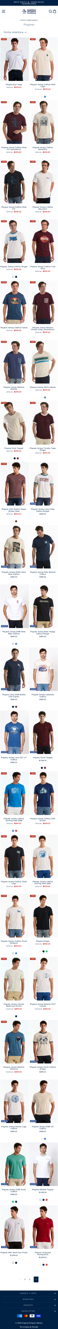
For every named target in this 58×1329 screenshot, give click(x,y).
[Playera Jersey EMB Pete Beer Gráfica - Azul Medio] (16, 644)
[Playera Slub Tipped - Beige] (12, 458)
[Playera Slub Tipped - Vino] (18, 458)
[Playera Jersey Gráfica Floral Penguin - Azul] (16, 953)
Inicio (22, 20)
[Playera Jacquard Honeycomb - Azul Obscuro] (43, 1265)
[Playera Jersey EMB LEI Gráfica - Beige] (42, 1139)
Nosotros (28, 1299)
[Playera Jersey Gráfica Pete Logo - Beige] (42, 97)
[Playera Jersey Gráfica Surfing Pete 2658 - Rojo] (16, 831)
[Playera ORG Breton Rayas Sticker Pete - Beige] (13, 521)
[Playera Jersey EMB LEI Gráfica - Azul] (45, 1139)
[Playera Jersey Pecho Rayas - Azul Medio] (45, 397)
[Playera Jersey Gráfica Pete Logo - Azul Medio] (45, 97)
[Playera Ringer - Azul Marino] (43, 951)
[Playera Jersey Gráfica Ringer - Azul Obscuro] (16, 277)
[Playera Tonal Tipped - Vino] (45, 768)
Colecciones (31, 20)
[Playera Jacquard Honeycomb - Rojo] (47, 1265)
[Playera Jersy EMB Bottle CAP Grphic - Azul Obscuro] (13, 707)
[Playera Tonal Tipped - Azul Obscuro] (42, 768)
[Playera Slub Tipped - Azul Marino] (15, 458)
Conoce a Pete (28, 1293)
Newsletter (28, 1311)
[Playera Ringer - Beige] (40, 951)
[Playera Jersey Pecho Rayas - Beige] (42, 397)
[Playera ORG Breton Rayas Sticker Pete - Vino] (16, 521)
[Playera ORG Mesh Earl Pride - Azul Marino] (16, 1263)
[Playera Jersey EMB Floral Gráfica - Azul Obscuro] (16, 1202)
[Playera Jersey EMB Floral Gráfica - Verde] (13, 1202)
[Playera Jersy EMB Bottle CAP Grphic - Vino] (16, 707)
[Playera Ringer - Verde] (47, 951)
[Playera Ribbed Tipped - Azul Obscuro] (43, 1200)
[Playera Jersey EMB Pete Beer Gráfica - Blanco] (13, 644)
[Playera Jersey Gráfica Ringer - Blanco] (13, 277)
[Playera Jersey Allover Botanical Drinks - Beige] (13, 1016)
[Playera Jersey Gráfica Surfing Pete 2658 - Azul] (13, 831)
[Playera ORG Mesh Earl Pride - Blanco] (13, 1263)
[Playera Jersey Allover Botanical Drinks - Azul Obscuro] (16, 1016)
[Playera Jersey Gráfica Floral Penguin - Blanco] (13, 953)
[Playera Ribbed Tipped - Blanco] (40, 1200)
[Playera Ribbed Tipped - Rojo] (47, 1200)
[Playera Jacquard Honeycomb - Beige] (40, 1265)
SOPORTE (28, 1305)
